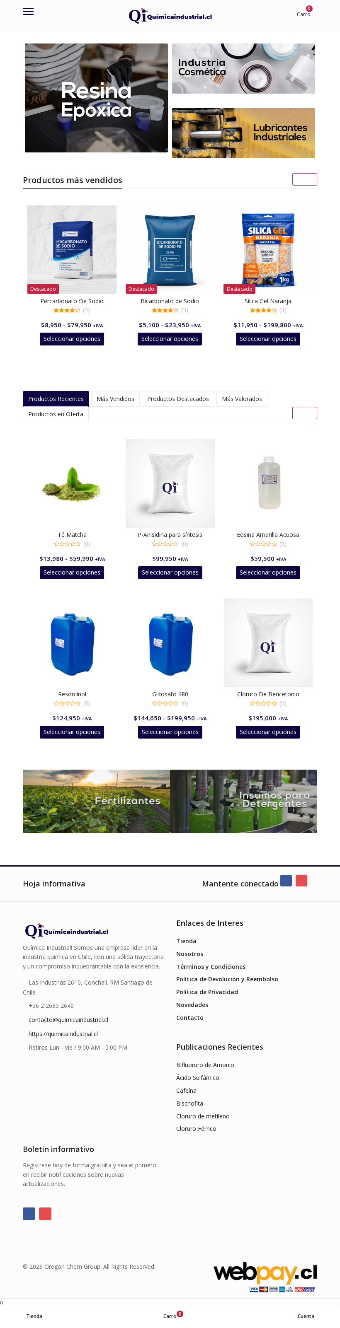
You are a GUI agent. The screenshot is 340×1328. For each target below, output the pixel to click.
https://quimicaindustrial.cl (63, 1034)
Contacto (190, 1017)
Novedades (192, 1005)
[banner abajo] (96, 801)
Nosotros (189, 954)
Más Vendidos (115, 399)
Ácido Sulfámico (197, 1078)
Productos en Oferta (55, 414)
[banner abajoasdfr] (243, 801)
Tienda (186, 941)
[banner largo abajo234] (243, 68)
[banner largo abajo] (96, 97)
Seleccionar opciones (72, 339)
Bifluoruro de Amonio (205, 1065)
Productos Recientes (56, 399)
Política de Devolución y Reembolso (227, 979)
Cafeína (186, 1090)
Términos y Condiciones (210, 967)
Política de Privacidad (207, 992)
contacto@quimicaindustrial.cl (68, 1020)
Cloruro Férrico (196, 1128)
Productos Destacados (178, 399)
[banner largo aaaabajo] (243, 133)
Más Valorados (242, 399)
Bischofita (189, 1103)
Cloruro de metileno (203, 1116)
